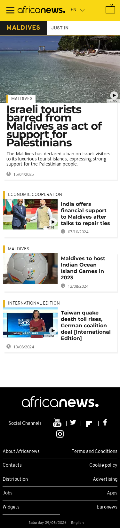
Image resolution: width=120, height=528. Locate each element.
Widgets (11, 507)
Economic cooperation (35, 194)
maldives (23, 28)
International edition (34, 303)
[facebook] (105, 423)
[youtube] (58, 423)
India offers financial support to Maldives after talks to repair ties (85, 213)
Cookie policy (103, 465)
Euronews (107, 507)
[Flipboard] (90, 423)
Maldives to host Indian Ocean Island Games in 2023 (83, 268)
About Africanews (21, 451)
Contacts (12, 465)
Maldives (21, 99)
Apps (112, 493)
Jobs (7, 493)
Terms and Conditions (94, 451)
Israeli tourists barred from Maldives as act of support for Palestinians (53, 126)
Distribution (15, 479)
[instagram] (60, 433)
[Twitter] (74, 423)
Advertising (105, 479)
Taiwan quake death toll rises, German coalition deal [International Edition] (86, 325)
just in (59, 28)
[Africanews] (41, 10)
